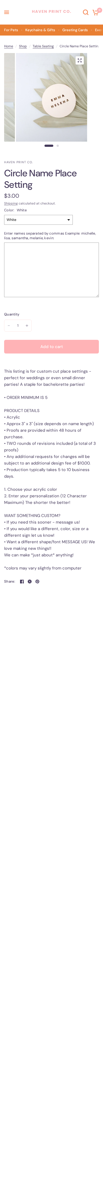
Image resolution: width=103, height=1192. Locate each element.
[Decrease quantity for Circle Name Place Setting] (8, 325)
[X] (29, 581)
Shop (23, 46)
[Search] (85, 12)
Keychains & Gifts (40, 30)
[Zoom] (80, 60)
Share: (9, 581)
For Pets (11, 30)
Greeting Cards (75, 30)
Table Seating (43, 46)
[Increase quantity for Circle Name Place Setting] (27, 325)
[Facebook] (22, 581)
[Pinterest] (37, 581)
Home (8, 46)
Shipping (11, 203)
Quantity (11, 314)
